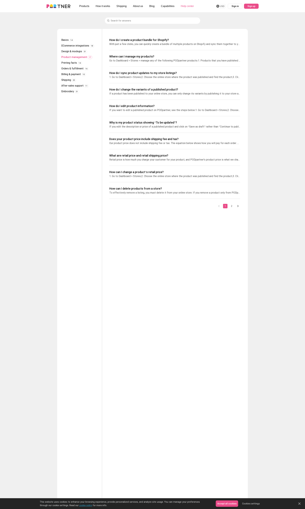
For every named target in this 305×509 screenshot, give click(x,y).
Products (84, 6)
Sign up (251, 6)
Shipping (121, 6)
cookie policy (85, 505)
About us (138, 6)
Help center (187, 6)
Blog (152, 6)
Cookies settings (251, 503)
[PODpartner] (58, 6)
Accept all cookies (227, 503)
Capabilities (167, 6)
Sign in (235, 6)
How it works (103, 6)
